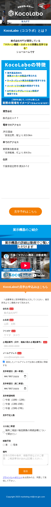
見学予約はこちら (25, 211)
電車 (15, 445)
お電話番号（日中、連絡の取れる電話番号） (22, 342)
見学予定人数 (9, 415)
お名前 (6, 320)
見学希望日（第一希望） (14, 371)
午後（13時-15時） (15, 404)
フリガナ (7, 331)
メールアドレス (10, 353)
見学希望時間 (9, 396)
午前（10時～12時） (15, 400)
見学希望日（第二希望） (14, 383)
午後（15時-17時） (15, 408)
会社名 (6, 308)
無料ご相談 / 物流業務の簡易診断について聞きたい (25, 432)
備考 (5, 452)
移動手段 (7, 441)
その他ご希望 (9, 426)
